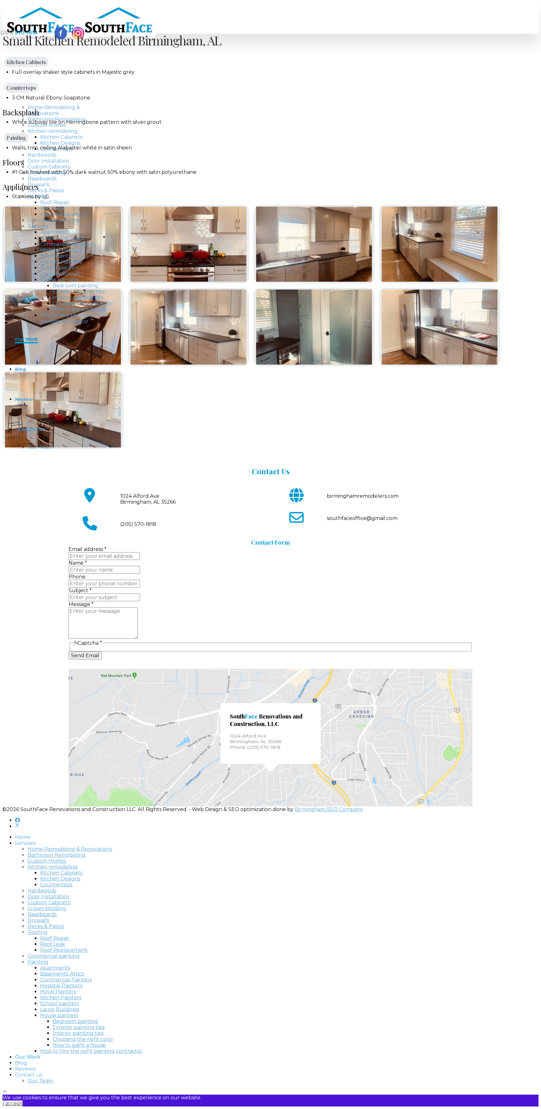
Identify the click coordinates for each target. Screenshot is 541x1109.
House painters (59, 280)
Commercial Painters (66, 244)
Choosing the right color (83, 303)
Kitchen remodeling (53, 131)
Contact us (31, 429)
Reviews (25, 399)
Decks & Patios (46, 191)
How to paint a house (79, 309)
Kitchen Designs (60, 143)
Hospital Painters (61, 250)
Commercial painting (54, 220)
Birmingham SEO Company (329, 809)
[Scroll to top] (5, 1092)
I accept (13, 1103)
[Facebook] (17, 820)
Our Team (40, 447)
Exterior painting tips (79, 292)
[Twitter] (17, 826)
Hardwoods (42, 155)
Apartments (55, 232)
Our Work (26, 339)
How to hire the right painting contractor (66, 318)
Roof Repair (55, 202)
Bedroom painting (75, 286)
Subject (80, 590)
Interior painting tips (78, 297)
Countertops (21, 87)
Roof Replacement (64, 214)
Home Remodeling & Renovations (54, 110)
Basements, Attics (62, 238)
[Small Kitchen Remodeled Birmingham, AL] (188, 244)
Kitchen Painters (60, 262)
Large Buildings (59, 274)
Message (81, 604)
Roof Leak (52, 208)
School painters (59, 268)
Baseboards (42, 179)
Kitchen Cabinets (61, 137)
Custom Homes (47, 125)
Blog (20, 369)
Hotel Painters (58, 256)
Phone (77, 577)
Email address (87, 549)
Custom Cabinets (49, 167)
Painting (38, 226)
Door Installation (48, 161)
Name (78, 563)
